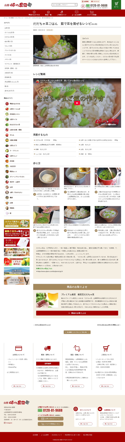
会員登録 (86, 1)
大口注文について (57, 435)
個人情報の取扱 (87, 435)
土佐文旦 (13, 166)
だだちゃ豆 (49, 30)
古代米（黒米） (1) (11, 68)
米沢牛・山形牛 (15, 182)
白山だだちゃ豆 (15, 124)
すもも (12, 135)
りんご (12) (8, 46)
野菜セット (13, 171)
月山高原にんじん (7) (11, 82)
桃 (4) (6, 86)
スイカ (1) (8, 55)
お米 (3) (7, 28)
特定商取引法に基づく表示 (72, 435)
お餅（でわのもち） (16, 192)
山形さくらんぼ (15, 109)
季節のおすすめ (15, 103)
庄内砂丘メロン (15, 114)
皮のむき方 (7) (9, 90)
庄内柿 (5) (8, 77)
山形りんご (13, 156)
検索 (76, 5)
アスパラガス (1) (10, 50)
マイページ (96, 1)
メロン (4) (8, 59)
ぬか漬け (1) (9, 41)
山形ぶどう (13, 145)
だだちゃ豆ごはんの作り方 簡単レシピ (108, 325)
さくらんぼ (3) (9, 32)
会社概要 (35, 435)
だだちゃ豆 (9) (9, 37)
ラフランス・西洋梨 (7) (12, 64)
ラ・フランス (14, 150)
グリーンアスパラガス (17, 176)
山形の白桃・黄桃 (16, 130)
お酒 (11, 203)
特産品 (12, 208)
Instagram (9, 423)
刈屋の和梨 (13, 140)
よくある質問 (45, 435)
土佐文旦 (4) (9, 73)
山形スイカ (13, 119)
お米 (11, 187)
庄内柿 (12, 161)
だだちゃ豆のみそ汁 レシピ (43, 325)
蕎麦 (11, 197)
